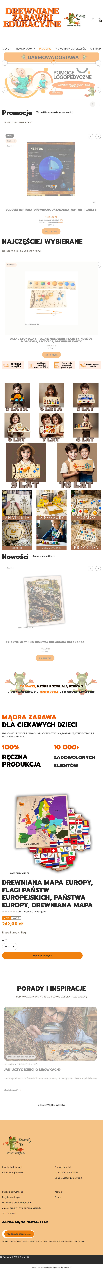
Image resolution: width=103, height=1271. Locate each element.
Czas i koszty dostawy (66, 1172)
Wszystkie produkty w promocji (53, 112)
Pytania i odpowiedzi (12, 1172)
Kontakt (58, 1191)
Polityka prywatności (12, 1191)
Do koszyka (51, 231)
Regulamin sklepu (11, 1197)
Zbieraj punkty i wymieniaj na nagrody (21, 1208)
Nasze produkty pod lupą (21, 1057)
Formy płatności (63, 1167)
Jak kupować (9, 1213)
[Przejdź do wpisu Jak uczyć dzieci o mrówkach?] (50, 1034)
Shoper (23, 1257)
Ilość (4, 940)
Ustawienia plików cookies (16, 1202)
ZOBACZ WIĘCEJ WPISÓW (51, 1105)
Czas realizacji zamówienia (68, 1178)
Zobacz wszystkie (42, 556)
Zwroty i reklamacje (12, 1167)
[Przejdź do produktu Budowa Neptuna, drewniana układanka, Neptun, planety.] (51, 169)
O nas (57, 1197)
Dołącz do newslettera (19, 1234)
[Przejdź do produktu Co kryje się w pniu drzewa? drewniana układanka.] (45, 601)
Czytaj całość (11, 1090)
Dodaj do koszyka (42, 955)
